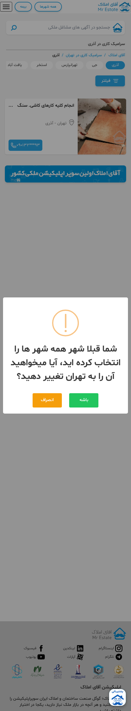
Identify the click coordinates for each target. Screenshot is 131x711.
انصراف (47, 400)
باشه (84, 400)
